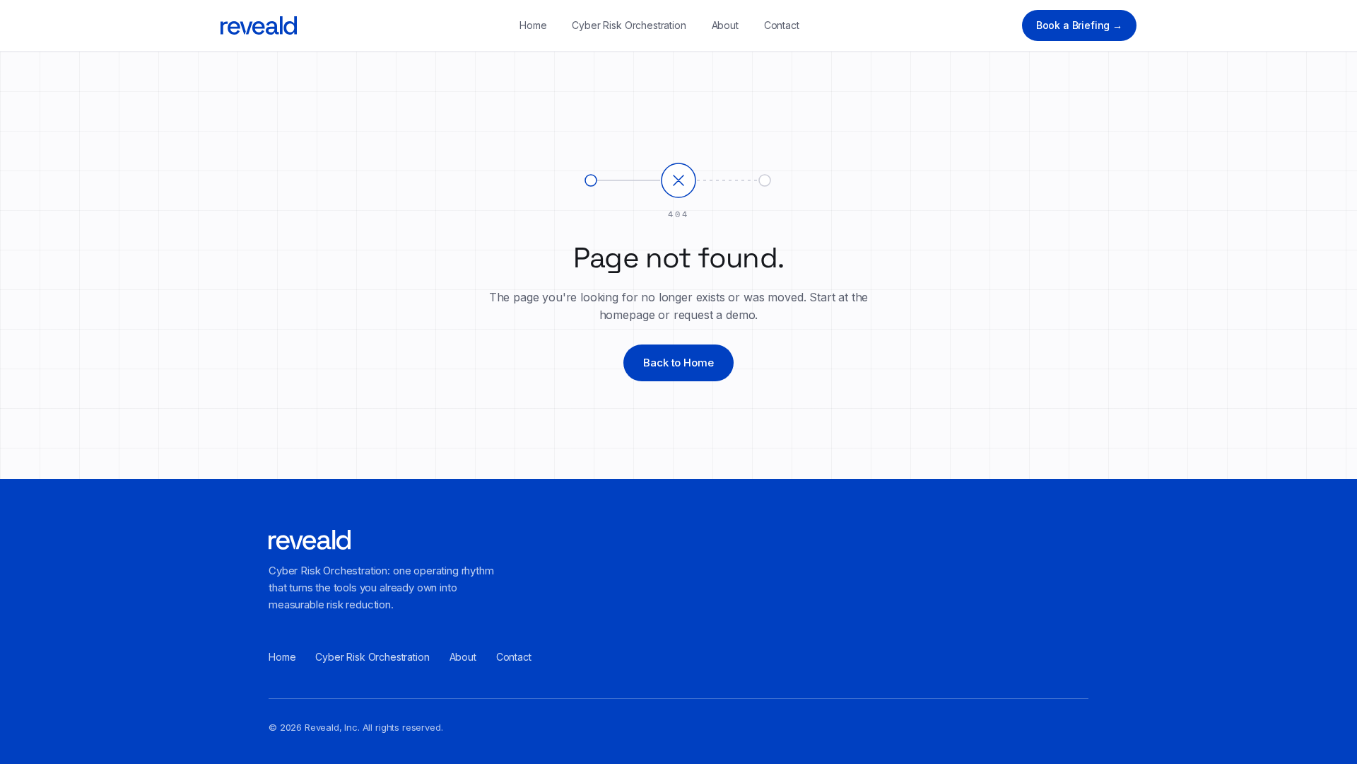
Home (532, 25)
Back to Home (678, 362)
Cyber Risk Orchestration (629, 25)
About (725, 25)
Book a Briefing (1079, 25)
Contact (781, 25)
